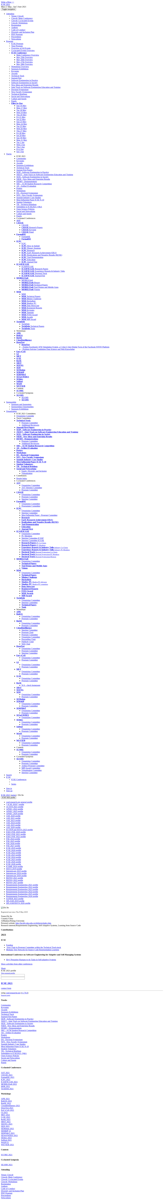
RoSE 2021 (6, 1119)
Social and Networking (20, 96)
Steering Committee (30, 499)
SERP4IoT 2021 (8, 1133)
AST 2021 (5, 1073)
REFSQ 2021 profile (14, 878)
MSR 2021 (5, 1086)
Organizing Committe (25, 416)
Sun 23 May (21, 122)
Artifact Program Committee (33, 766)
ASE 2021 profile (13, 818)
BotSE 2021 (6, 1103)
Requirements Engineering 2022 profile (22, 887)
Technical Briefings (19, 94)
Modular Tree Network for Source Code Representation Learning (32, 950)
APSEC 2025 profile (14, 811)
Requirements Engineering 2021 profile (22, 885)
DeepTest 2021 (7, 1108)
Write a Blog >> (7, 2)
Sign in (9, 788)
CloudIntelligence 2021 (10, 1106)
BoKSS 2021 (6, 1101)
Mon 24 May (21, 124)
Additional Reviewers (30, 425)
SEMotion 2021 (7, 1128)
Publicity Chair (28, 642)
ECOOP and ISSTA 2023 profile (19, 830)
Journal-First (16, 78)
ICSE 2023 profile (13, 855)
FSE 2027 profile (13, 846)
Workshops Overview (20, 66)
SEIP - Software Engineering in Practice (32, 172)
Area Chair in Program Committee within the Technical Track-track (34, 947)
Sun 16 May (21, 106)
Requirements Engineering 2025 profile (22, 894)
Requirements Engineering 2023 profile (22, 889)
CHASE (25, 225)
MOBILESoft (27, 280)
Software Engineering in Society (24, 83)
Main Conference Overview (27, 55)
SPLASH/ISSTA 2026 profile (18, 903)
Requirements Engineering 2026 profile (22, 896)
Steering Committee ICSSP (33, 538)
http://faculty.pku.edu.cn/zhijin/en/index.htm (33, 923)
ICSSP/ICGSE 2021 (9, 1082)
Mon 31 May (21, 140)
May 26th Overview (24, 60)
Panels (14, 101)
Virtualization (27, 473)
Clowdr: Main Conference (22, 18)
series (13, 795)
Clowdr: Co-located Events (22, 21)
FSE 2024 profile (13, 839)
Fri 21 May (20, 117)
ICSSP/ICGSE (28, 266)
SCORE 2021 (6, 1155)
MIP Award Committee (31, 768)
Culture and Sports (18, 99)
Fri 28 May (20, 133)
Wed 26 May (21, 129)
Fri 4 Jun (20, 149)
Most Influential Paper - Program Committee (39, 515)
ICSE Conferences (18, 779)
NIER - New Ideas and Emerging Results (33, 179)
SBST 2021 (6, 1122)
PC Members (27, 536)
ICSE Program (17, 44)
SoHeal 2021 (6, 1140)
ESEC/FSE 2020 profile (16, 832)
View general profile (8, 973)
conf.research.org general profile (19, 802)
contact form (6, 988)
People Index (21, 478)
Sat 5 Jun (20, 152)
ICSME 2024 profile (14, 866)
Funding (9, 945)
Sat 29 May (21, 135)
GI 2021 (4, 1112)
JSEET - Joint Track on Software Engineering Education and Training (44, 175)
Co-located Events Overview (23, 50)
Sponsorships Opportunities (22, 407)
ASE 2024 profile (13, 823)
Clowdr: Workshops (19, 23)
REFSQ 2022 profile (14, 880)
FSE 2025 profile (13, 841)
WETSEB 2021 (7, 1145)
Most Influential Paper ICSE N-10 (30, 200)
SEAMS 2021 (7, 1165)
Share (3, 968)
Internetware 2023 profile (16, 871)
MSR (24, 294)
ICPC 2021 (5, 1079)
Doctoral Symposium (19, 89)
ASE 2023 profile (13, 820)
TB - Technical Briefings (26, 204)
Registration (16, 25)
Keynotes (15, 71)
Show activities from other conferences (16, 964)
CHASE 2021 (7, 1075)
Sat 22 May (21, 119)
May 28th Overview (24, 64)
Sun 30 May (21, 138)
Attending (10, 14)
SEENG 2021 (6, 1124)
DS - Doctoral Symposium (27, 193)
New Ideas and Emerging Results (24, 85)
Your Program (17, 46)
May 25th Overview (24, 57)
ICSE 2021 (5, 795)
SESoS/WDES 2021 (9, 1135)
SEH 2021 (5, 1126)
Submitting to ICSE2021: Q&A (29, 207)
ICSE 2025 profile (13, 859)
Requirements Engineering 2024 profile (22, 892)
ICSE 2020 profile (13, 850)
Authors (14, 27)
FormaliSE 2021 (7, 1077)
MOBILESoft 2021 (9, 1084)
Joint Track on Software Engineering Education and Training (35, 87)
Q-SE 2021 (5, 1117)
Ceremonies (21, 158)
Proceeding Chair (29, 639)
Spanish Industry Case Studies (28, 197)
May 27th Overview (24, 62)
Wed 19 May (21, 112)
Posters (19, 188)
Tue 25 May (21, 126)
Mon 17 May (21, 108)
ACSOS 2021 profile (14, 807)
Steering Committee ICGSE (33, 540)
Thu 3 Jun (20, 147)
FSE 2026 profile (13, 843)
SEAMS (25, 397)
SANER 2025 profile (14, 899)
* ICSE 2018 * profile (15, 804)
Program (9, 41)
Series (13, 784)
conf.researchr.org (13, 993)
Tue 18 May (21, 110)
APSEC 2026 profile (14, 814)
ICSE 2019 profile (13, 848)
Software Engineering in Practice (24, 80)
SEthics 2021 (6, 1138)
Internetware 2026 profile (16, 876)
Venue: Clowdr (17, 16)
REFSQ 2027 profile (14, 882)
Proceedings (16, 37)
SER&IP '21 (6, 1131)
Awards (14, 73)
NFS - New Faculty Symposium (29, 195)
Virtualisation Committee (32, 770)
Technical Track (17, 76)
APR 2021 (5, 1099)
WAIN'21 (5, 1142)
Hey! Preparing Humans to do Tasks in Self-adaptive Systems (31, 960)
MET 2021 (5, 1115)
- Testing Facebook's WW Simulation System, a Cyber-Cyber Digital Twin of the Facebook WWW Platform (65, 347)
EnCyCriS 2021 (7, 1110)
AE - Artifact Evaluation (26, 186)
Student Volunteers (24, 202)
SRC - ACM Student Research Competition (34, 184)
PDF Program (17, 34)
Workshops (20, 191)
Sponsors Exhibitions (19, 69)
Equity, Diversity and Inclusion (34, 471)
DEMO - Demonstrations (26, 181)
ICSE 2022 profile (13, 853)
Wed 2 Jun (20, 145)
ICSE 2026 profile (13, 862)
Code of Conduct (18, 30)
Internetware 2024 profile (16, 873)
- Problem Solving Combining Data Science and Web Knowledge (48, 349)
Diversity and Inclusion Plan (22, 32)
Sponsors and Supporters (21, 404)
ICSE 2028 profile (13, 864)
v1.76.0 (25, 993)
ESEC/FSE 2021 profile (16, 834)
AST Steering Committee (32, 488)
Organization (11, 411)
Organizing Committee (31, 485)
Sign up (9, 791)
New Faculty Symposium (21, 92)
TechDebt (25, 324)
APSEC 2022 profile (14, 809)
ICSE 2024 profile (13, 857)
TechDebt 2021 (7, 1089)
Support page (5, 995)
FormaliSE (26, 237)
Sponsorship (11, 402)
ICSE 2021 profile (8, 798)
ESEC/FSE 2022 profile (16, 836)
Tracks (9, 154)
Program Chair (27, 632)
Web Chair (26, 644)
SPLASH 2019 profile (15, 901)
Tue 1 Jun (20, 142)
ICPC (24, 243)
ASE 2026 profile (13, 827)
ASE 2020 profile (13, 816)
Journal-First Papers (24, 170)
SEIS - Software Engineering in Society (32, 177)
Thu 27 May (21, 131)
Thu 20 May (21, 115)
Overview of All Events (20, 48)
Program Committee (30, 423)
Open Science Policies (25, 209)
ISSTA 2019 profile (14, 869)
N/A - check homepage (31, 685)
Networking (16, 39)
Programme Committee (31, 506)
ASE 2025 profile (13, 825)
